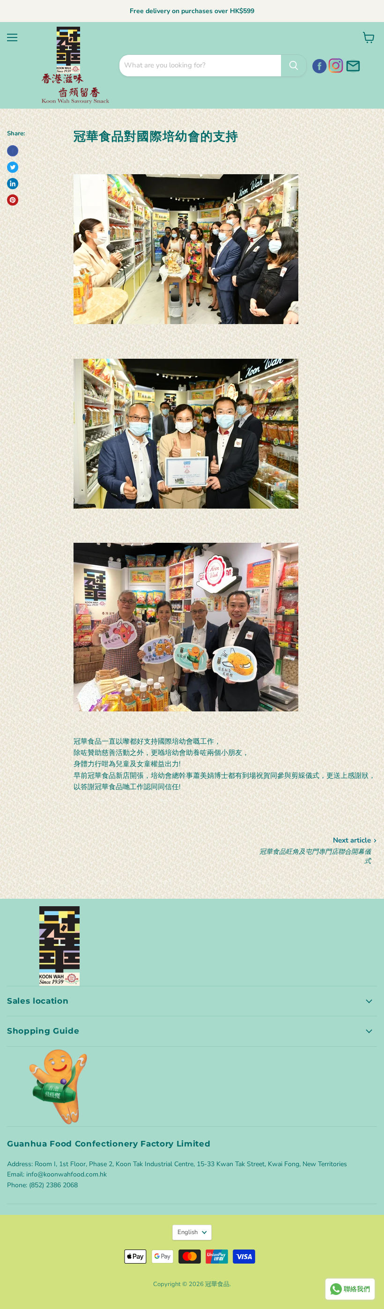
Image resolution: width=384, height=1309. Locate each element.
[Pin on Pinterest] (12, 200)
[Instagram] (334, 64)
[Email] (351, 64)
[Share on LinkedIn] (12, 183)
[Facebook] (318, 64)
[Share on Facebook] (12, 150)
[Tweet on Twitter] (12, 167)
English (187, 1232)
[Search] (293, 65)
